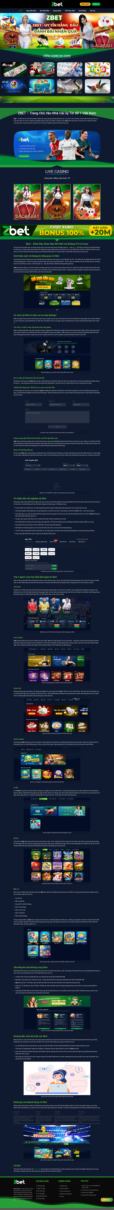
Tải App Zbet (41, 1193)
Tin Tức (92, 11)
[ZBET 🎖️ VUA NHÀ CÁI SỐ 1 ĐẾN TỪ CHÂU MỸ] (57, 4)
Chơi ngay (106, 1200)
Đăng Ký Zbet (41, 1186)
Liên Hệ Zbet (41, 1198)
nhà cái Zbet (37, 1169)
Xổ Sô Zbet (82, 11)
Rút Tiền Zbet (44, 11)
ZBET (21, 11)
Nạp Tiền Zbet (31, 11)
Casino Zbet (57, 11)
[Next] (109, 30)
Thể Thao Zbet (70, 11)
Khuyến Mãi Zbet (42, 1196)
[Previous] (4, 30)
